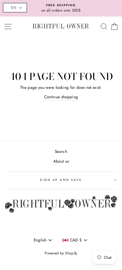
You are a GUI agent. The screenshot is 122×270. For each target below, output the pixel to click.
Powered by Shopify (61, 253)
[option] (61, 8)
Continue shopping (61, 97)
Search (61, 151)
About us (61, 161)
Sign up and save (61, 180)
